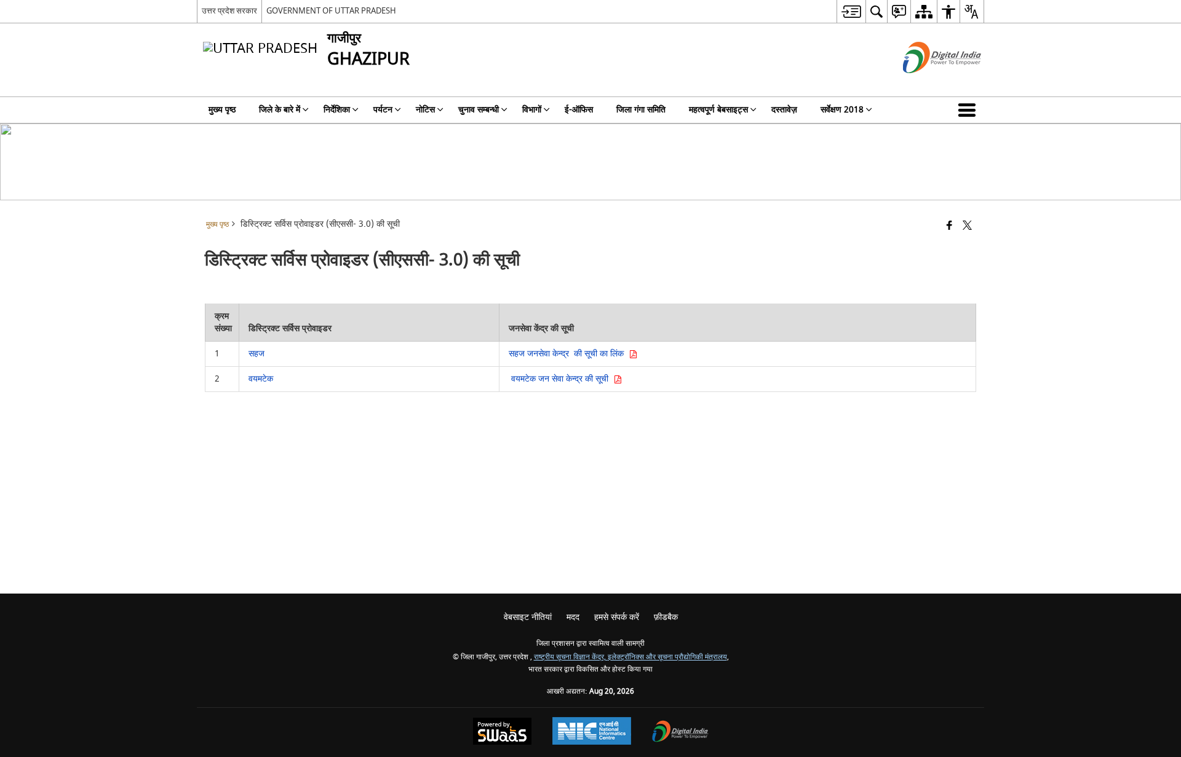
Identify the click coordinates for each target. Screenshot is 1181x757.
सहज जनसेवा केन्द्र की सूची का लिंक (569, 353)
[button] (969, 110)
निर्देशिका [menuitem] (337, 109)
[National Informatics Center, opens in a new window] (591, 732)
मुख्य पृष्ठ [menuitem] (222, 109)
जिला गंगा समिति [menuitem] (641, 109)
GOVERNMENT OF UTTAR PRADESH (331, 11)
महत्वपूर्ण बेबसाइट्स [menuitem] (718, 109)
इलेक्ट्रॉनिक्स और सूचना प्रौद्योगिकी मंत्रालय (667, 657)
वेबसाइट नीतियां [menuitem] (528, 617)
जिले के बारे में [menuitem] (279, 109)
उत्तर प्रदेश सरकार (229, 11)
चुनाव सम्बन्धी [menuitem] (478, 109)
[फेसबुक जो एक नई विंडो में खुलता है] (949, 226)
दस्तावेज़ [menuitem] (784, 109)
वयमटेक (261, 378)
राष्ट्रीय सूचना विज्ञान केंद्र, (571, 657)
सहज (258, 353)
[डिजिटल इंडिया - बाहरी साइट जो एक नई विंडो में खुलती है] (926, 83)
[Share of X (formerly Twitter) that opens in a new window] (967, 226)
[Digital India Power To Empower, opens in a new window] (680, 732)
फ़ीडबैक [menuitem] (666, 617)
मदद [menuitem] (573, 617)
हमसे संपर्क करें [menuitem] (616, 617)
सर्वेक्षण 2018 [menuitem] (842, 109)
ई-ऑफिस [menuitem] (579, 109)
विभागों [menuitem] (531, 109)
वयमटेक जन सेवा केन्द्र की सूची (561, 378)
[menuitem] (851, 11)
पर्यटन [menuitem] (382, 109)
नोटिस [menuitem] (425, 109)
